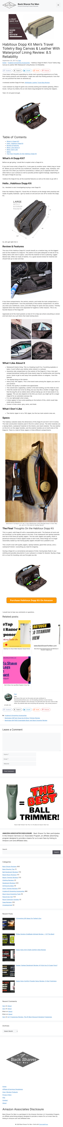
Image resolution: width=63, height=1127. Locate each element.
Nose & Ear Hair (7, 897)
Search (4, 849)
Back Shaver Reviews (9, 866)
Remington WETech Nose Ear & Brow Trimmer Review (22, 718)
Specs (9, 152)
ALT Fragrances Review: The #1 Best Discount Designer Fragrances (30, 1017)
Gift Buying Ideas (8, 886)
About (10, 1006)
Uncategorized (7, 905)
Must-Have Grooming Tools (11, 894)
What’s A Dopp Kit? (13, 141)
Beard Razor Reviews (9, 875)
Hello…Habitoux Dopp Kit (15, 143)
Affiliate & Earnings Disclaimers (12, 1089)
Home (4, 63)
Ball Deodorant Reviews (10, 872)
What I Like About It (13, 147)
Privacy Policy (6, 1095)
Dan (3, 1006)
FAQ (3, 1097)
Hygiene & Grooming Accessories (19, 63)
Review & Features (13, 145)
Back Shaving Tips (8, 869)
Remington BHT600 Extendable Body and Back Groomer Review (26, 720)
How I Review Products (10, 1092)
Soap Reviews (7, 902)
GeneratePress (43, 1124)
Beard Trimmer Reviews (10, 877)
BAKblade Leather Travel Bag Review (37, 82)
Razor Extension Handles (10, 899)
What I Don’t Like (12, 149)
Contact (5, 1100)
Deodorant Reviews (8, 883)
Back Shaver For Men (28, 4)
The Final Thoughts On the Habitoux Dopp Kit (22, 154)
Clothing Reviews (8, 880)
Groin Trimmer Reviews (10, 888)
